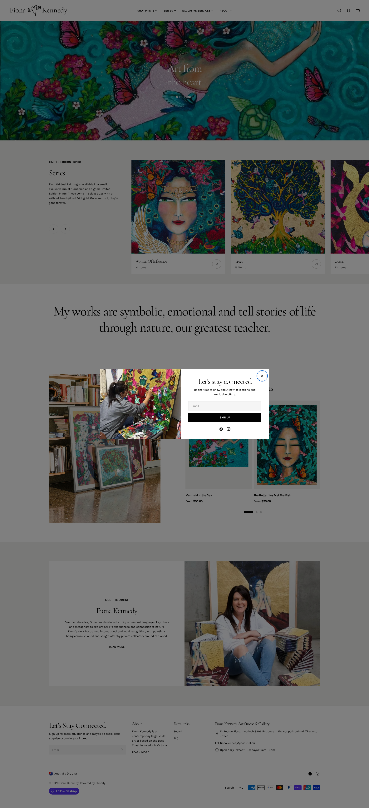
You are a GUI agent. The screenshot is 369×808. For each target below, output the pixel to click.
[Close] (262, 376)
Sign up (225, 417)
